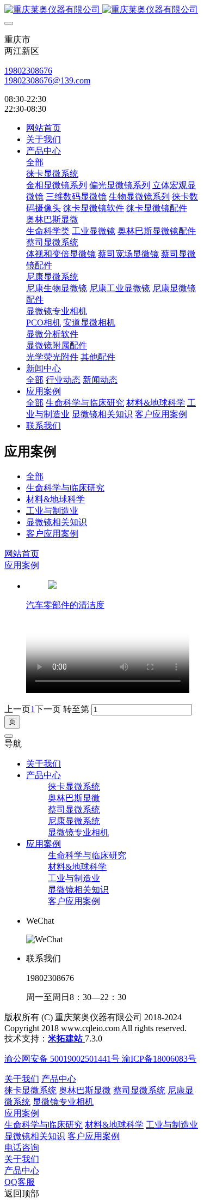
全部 (35, 162)
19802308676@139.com (47, 80)
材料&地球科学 (55, 499)
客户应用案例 (52, 533)
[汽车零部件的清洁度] (52, 586)
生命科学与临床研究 (65, 487)
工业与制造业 (52, 510)
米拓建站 (66, 1038)
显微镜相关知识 (56, 522)
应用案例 (21, 565)
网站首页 (43, 128)
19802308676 (28, 70)
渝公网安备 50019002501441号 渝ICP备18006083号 (100, 1058)
